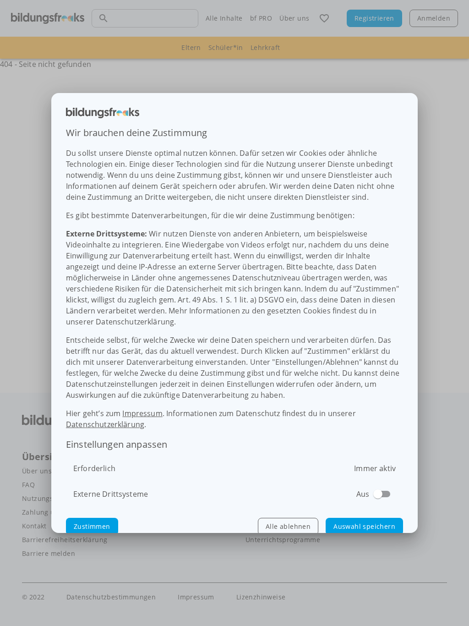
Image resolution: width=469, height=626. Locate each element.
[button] (92, 526)
